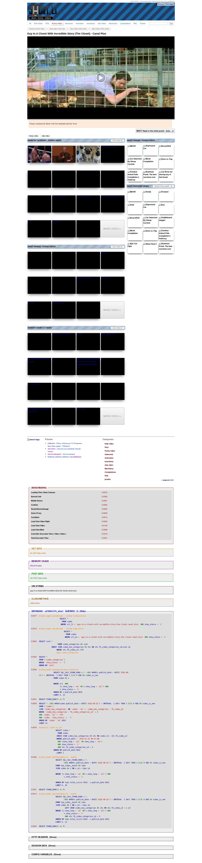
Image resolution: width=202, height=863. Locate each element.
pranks (143, 24)
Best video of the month (100, 29)
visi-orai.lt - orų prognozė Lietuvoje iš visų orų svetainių (153, 1)
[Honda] (147, 192)
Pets (47, 24)
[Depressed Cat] (150, 147)
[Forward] (163, 192)
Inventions (91, 24)
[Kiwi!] (131, 205)
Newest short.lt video (36, 29)
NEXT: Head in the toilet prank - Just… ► (155, 130)
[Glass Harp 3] (150, 244)
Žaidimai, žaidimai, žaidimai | (64, 457)
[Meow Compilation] (150, 160)
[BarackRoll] (165, 146)
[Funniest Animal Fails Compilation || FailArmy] (135, 176)
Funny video (57, 24)
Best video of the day (57, 29)
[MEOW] (132, 146)
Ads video (102, 24)
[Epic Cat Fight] (135, 245)
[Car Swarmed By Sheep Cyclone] (135, 162)
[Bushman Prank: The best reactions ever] (150, 175)
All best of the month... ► (163, 186)
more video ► (118, 140)
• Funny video (33, 136)
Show (53, 836)
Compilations (125, 24)
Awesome (69, 24)
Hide (82, 611)
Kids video (38, 24)
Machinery (113, 24)
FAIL (135, 24)
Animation (80, 24)
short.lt (166, 480)
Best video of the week (78, 29)
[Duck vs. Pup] (165, 159)
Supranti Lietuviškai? (166, 4)
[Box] (162, 205)
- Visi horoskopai (61, 454)
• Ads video (45, 136)
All (30, 24)
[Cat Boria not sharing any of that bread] (166, 175)
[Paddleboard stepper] (166, 219)
